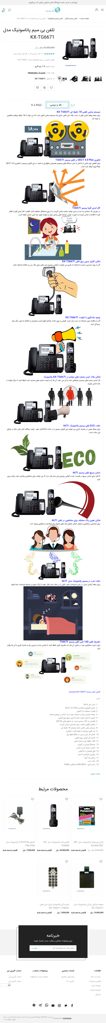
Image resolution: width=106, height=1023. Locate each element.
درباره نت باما (96, 976)
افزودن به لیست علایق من (100, 799)
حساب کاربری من (15, 976)
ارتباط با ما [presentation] (36, 105)
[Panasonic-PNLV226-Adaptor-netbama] (19, 817)
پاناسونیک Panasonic (37, 72)
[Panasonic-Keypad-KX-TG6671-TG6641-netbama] (53, 880)
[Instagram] (59, 1005)
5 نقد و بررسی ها (36, 54)
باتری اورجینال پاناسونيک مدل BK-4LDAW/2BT (88, 843)
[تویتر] (65, 1005)
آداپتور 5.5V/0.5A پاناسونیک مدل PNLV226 (20, 843)
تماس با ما (70, 981)
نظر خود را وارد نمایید (20, 54)
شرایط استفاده (95, 990)
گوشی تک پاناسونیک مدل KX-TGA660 (56, 843)
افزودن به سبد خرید (78, 850)
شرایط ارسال (96, 985)
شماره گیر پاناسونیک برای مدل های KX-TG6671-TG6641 (54, 906)
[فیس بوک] (72, 1005)
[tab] (73, 105)
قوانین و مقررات (95, 981)
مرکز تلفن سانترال (67, 976)
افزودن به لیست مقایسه (44, 87)
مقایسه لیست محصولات (39, 976)
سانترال (98, 994)
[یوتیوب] (53, 1005)
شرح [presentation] (72, 105)
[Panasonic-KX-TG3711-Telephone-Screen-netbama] (87, 880)
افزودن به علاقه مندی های (51, 87)
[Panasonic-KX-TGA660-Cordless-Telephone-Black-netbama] (53, 817)
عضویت (34, 948)
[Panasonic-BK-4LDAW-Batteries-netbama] (87, 817)
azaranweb (67, 1018)
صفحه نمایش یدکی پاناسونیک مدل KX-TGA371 (88, 906)
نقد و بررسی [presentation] (56, 105)
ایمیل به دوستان (38, 87)
